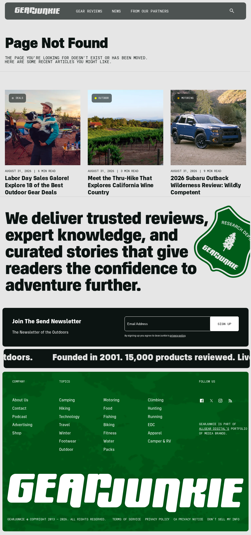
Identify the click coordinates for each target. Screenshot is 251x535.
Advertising (22, 425)
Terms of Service (126, 519)
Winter (65, 433)
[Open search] (231, 11)
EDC (151, 425)
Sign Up (224, 324)
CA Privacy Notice (188, 519)
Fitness (109, 433)
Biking (108, 425)
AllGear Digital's (214, 428)
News (116, 11)
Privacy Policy (157, 519)
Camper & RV (159, 441)
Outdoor (104, 98)
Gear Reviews (89, 11)
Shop (16, 433)
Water (108, 441)
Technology (69, 417)
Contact (19, 409)
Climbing (155, 400)
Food (107, 409)
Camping (67, 400)
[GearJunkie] (37, 11)
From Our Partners (150, 11)
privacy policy (177, 336)
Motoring (187, 98)
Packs (108, 450)
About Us (20, 400)
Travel (64, 425)
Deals (19, 98)
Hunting (155, 409)
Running (155, 417)
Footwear (67, 441)
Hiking (64, 409)
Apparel (155, 433)
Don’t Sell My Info (223, 519)
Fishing (109, 417)
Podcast (19, 417)
